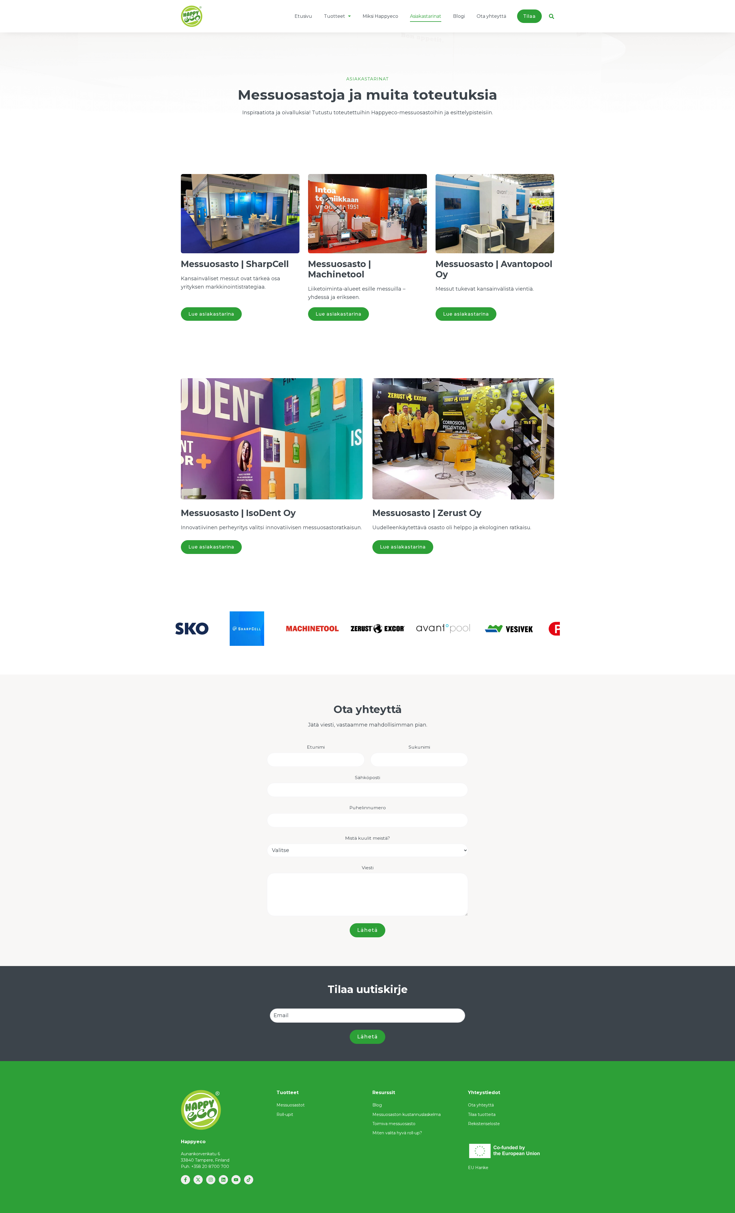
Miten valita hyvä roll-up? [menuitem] (397, 1132)
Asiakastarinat (425, 16)
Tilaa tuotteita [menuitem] (482, 1114)
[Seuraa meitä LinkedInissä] (223, 1179)
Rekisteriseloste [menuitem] (484, 1123)
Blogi (459, 16)
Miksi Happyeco (380, 16)
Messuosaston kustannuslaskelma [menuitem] (406, 1114)
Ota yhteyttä (491, 16)
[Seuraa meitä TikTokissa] (248, 1179)
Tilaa (529, 16)
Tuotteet (334, 16)
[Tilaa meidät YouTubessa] (236, 1179)
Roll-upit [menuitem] (284, 1114)
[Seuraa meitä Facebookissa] (185, 1179)
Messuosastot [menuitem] (290, 1105)
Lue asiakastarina (211, 314)
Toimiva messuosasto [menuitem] (393, 1123)
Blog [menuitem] (377, 1105)
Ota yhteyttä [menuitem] (481, 1105)
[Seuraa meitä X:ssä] (198, 1179)
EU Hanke (478, 1167)
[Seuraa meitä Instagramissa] (210, 1179)
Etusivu (303, 16)
